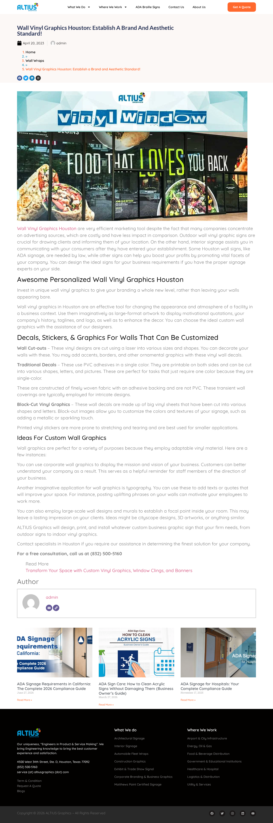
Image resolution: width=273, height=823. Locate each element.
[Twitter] (25, 78)
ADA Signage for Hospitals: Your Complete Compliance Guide (210, 686)
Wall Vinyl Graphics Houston (46, 228)
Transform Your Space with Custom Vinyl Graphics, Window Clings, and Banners (109, 570)
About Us (199, 7)
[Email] (49, 608)
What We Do (76, 7)
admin (52, 597)
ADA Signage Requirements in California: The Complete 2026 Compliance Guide (54, 686)
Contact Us (176, 7)
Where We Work (110, 7)
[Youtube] (253, 813)
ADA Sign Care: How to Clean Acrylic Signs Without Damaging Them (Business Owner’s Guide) (136, 688)
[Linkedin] (32, 78)
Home (30, 52)
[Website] (56, 608)
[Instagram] (38, 78)
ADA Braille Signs (148, 7)
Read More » (24, 699)
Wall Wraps (35, 60)
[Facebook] (19, 78)
